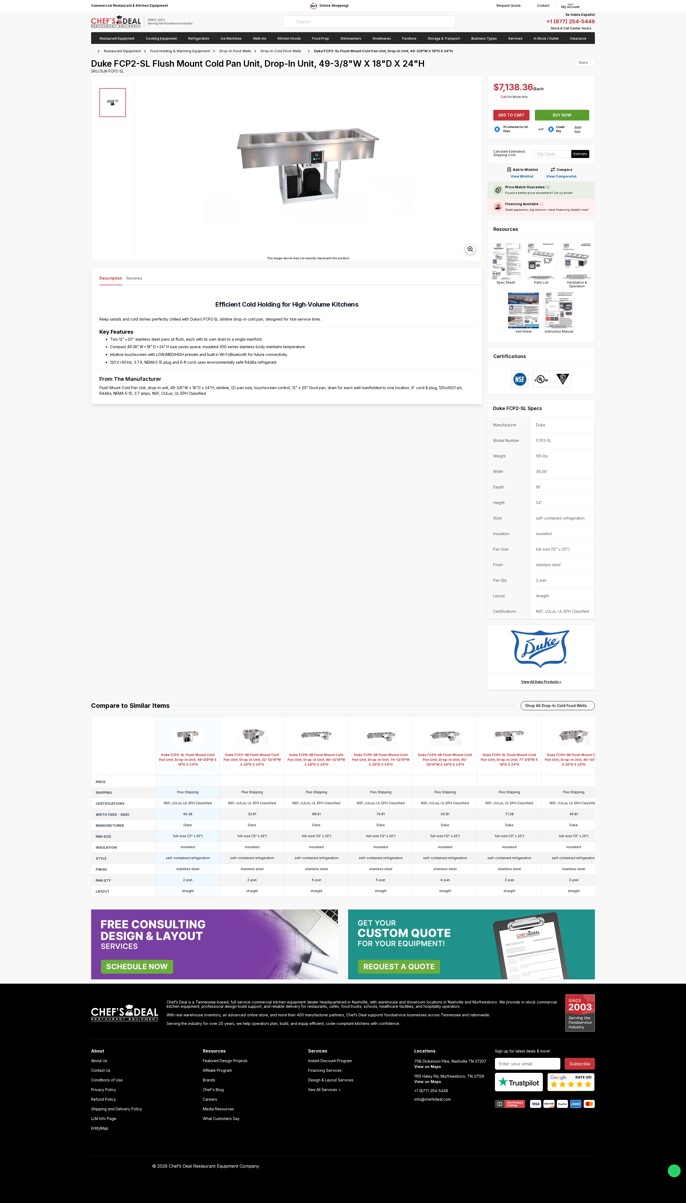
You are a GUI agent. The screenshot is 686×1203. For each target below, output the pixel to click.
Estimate (580, 154)
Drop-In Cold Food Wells (281, 51)
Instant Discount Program (330, 1061)
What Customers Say (221, 1118)
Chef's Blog (213, 1090)
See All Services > (324, 1090)
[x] (450, 1166)
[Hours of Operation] (593, 28)
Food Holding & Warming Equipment (180, 51)
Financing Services (325, 1070)
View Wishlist (522, 176)
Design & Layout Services (330, 1080)
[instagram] (471, 1166)
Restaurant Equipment (122, 51)
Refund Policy (103, 1099)
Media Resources (218, 1109)
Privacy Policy (103, 1090)
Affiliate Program (217, 1070)
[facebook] (429, 1166)
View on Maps (427, 1066)
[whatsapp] (674, 1170)
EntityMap (99, 1128)
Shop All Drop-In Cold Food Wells (556, 705)
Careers (210, 1099)
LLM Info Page (103, 1118)
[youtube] (439, 1166)
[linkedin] (460, 1166)
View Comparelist (561, 176)
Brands (209, 1080)
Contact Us (100, 1070)
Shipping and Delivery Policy (116, 1109)
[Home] (93, 51)
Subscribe (579, 1063)
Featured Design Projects (225, 1061)
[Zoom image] (470, 249)
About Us (99, 1061)
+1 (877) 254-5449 (570, 21)
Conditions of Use (107, 1080)
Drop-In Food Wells (235, 51)
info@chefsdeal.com (432, 1099)
